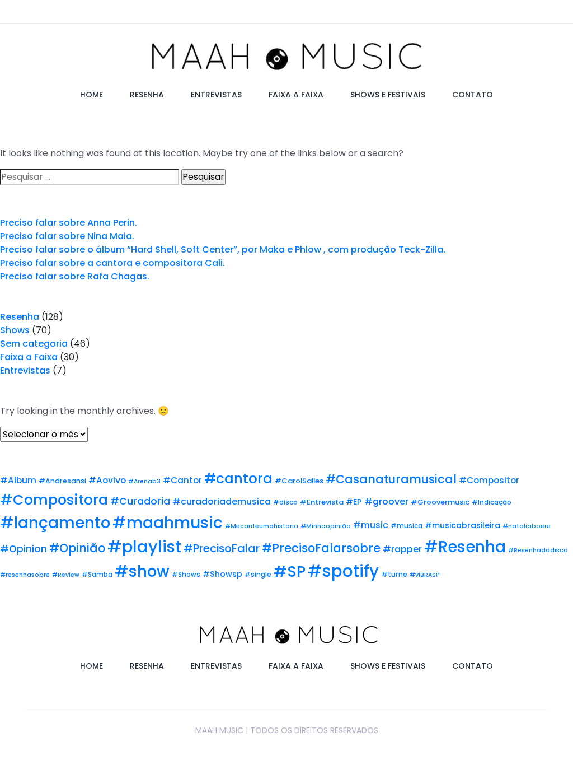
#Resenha (465, 547)
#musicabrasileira (462, 525)
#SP (290, 571)
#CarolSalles (299, 480)
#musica (406, 525)
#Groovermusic (440, 502)
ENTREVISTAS (216, 94)
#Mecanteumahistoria (261, 526)
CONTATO (472, 94)
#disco (285, 502)
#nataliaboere (526, 526)
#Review (65, 575)
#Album (18, 480)
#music (370, 525)
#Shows (186, 574)
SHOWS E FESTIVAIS (387, 94)
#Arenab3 (144, 481)
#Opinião (77, 548)
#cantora (238, 478)
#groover (386, 501)
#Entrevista (322, 502)
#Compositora (54, 500)
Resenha (19, 316)
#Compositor (489, 480)
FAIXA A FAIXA (296, 94)
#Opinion (23, 549)
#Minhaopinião (325, 526)
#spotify (343, 570)
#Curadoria (140, 501)
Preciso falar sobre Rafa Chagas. (74, 276)
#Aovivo (107, 480)
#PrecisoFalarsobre (321, 548)
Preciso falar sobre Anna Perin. (68, 222)
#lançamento (55, 523)
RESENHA (147, 94)
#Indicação (491, 502)
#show (142, 571)
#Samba (97, 574)
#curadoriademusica (221, 501)
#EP (354, 501)
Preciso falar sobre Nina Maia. (67, 236)
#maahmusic (167, 522)
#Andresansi (62, 481)
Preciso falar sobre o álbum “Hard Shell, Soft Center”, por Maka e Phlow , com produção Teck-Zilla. (222, 249)
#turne (394, 574)
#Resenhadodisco (538, 550)
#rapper (402, 549)
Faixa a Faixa (29, 357)
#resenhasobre (25, 575)
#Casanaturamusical (391, 479)
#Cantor (182, 480)
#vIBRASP (425, 575)
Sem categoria (34, 343)
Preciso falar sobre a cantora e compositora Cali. (112, 262)
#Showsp (222, 574)
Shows (15, 330)
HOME (91, 94)
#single (258, 574)
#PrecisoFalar (222, 548)
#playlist (144, 546)
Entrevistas (25, 370)
